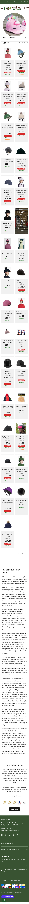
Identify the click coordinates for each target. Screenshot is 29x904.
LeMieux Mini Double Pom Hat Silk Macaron (21, 253)
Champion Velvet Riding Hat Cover (21, 160)
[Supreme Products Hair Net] (21, 397)
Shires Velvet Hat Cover (21, 372)
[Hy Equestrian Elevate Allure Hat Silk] (7, 182)
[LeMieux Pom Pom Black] (21, 491)
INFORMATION (7, 843)
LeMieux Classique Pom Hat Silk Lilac (8, 95)
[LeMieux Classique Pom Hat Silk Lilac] (7, 86)
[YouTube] (10, 835)
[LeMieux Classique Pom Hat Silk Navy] (7, 272)
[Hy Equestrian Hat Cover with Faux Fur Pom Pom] (7, 524)
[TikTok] (18, 835)
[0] (27, 8)
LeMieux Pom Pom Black (21, 501)
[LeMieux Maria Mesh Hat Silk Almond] (21, 116)
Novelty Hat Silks (9, 37)
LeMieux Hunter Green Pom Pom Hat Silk (7, 127)
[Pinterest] (14, 835)
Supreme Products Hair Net (21, 407)
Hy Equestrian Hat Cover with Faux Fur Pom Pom (7, 534)
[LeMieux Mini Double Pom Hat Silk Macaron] (21, 243)
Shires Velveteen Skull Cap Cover (21, 282)
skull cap (15, 579)
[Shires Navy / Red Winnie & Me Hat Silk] (7, 397)
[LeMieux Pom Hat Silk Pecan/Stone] (21, 86)
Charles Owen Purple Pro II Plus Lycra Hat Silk (7, 502)
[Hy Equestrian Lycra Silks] (7, 428)
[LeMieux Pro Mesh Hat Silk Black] (7, 214)
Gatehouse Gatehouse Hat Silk (8, 160)
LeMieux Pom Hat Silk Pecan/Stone (21, 95)
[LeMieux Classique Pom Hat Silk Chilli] (21, 303)
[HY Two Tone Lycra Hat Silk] (21, 332)
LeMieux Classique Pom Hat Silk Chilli (21, 312)
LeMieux (17, 668)
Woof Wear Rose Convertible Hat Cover (7, 313)
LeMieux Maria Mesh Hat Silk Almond (21, 126)
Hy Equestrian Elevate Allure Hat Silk (7, 192)
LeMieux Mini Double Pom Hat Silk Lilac (21, 191)
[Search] (24, 8)
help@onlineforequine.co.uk (12, 830)
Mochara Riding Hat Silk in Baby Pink (7, 341)
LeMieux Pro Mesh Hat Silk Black (8, 224)
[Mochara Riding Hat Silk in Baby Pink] (7, 332)
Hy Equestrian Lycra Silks (7, 438)
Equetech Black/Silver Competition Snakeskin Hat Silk (8, 374)
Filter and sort (6, 43)
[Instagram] (7, 835)
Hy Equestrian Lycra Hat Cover (7, 470)
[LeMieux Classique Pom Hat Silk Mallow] (7, 243)
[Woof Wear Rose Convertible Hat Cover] (7, 303)
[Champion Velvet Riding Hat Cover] (21, 151)
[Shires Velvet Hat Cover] (21, 363)
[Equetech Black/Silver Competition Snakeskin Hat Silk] (7, 363)
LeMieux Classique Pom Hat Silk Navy (8, 282)
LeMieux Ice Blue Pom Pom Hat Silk (21, 62)
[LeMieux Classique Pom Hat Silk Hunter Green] (21, 460)
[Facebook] (3, 835)
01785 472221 (9, 828)
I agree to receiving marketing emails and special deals (15, 870)
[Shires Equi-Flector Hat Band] (21, 428)
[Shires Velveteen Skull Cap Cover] (21, 272)
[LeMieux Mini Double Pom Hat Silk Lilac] (21, 182)
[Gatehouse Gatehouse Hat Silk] (7, 151)
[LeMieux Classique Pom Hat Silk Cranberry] (7, 53)
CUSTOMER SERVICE (10, 849)
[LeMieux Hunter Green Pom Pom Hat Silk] (7, 116)
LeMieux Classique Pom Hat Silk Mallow (7, 253)
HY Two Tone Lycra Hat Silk (21, 341)
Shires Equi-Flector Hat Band (21, 438)
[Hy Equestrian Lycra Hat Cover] (7, 460)
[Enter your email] (26, 866)
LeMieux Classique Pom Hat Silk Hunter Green (21, 471)
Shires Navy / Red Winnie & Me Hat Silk (7, 407)
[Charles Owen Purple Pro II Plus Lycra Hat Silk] (7, 491)
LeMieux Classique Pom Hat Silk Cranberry (8, 63)
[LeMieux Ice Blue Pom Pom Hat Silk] (21, 53)
